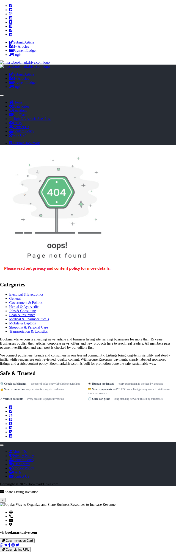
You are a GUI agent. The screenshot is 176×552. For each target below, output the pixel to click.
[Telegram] (5, 545)
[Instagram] (10, 14)
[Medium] (10, 26)
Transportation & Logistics (28, 331)
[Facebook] (10, 6)
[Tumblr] (10, 22)
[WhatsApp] (1, 545)
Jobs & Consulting (22, 311)
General (15, 298)
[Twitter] (10, 10)
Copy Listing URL (17, 549)
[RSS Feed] (10, 30)
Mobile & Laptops (22, 323)
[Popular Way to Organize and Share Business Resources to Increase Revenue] (25, 62)
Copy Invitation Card (19, 540)
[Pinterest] (10, 18)
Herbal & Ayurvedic (23, 307)
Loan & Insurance (22, 315)
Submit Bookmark (26, 143)
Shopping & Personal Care (28, 327)
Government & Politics (25, 303)
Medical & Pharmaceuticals (29, 319)
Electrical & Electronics (26, 294)
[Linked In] (10, 34)
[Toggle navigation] (2, 95)
